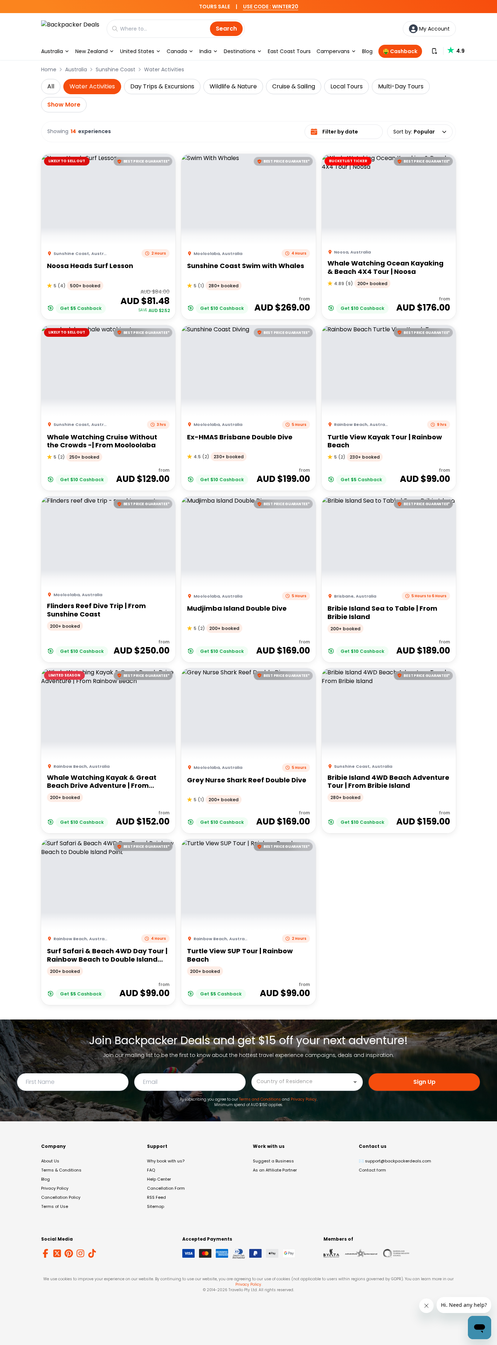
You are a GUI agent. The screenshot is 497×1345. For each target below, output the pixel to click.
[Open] (355, 1082)
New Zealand (91, 51)
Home (48, 69)
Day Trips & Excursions (162, 86)
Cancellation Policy (60, 1197)
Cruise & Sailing (293, 86)
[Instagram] (80, 1253)
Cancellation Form (166, 1188)
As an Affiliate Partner (275, 1170)
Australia (52, 51)
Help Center (159, 1179)
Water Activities (164, 69)
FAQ (151, 1170)
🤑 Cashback (400, 51)
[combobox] (302, 1081)
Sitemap (155, 1206)
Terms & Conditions (61, 1170)
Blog (367, 51)
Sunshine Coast (115, 69)
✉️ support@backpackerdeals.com (395, 1161)
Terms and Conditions (260, 1099)
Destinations (239, 51)
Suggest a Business (273, 1161)
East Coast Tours (289, 51)
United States (137, 51)
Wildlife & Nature (233, 86)
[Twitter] (57, 1253)
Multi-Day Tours (401, 86)
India (205, 51)
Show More (63, 104)
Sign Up (424, 1082)
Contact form (372, 1170)
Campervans (333, 51)
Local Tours (346, 86)
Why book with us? (165, 1161)
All (50, 86)
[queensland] (396, 1253)
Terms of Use (54, 1206)
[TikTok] (92, 1253)
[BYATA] (331, 1253)
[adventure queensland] (361, 1253)
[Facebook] (45, 1253)
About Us (50, 1161)
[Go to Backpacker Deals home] (70, 28)
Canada (177, 51)
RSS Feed (156, 1197)
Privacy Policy (304, 1099)
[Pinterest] (68, 1253)
